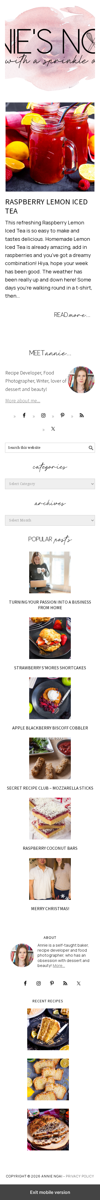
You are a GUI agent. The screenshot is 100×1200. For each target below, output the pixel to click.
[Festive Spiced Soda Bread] (48, 1129)
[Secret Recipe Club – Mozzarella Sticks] (50, 758)
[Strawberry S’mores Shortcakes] (50, 638)
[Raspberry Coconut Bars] (50, 818)
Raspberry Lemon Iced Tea (46, 206)
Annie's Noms (50, 46)
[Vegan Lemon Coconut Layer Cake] (48, 1029)
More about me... (22, 400)
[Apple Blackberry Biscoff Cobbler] (50, 698)
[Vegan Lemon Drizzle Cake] (48, 1079)
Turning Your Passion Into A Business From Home (50, 604)
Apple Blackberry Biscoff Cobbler (50, 728)
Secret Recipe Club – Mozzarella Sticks (50, 788)
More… (59, 965)
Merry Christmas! (50, 908)
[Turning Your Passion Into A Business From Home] (50, 572)
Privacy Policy (80, 1176)
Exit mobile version (50, 1192)
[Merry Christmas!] (50, 879)
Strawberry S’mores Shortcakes (50, 667)
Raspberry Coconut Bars (50, 848)
